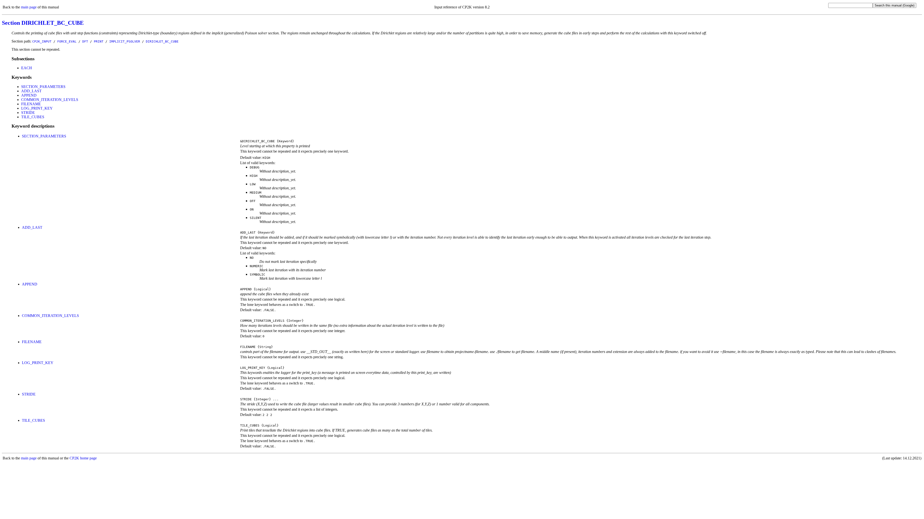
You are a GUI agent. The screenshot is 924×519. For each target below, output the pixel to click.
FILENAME (31, 104)
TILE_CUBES (32, 117)
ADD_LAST (31, 91)
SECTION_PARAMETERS (43, 87)
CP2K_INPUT (41, 41)
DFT (85, 41)
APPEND (29, 95)
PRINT (98, 41)
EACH (26, 68)
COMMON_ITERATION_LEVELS (49, 100)
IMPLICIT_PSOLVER (124, 41)
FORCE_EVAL (67, 41)
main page (29, 7)
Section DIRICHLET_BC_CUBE (43, 23)
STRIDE (28, 113)
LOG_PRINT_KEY (37, 108)
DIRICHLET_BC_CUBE (162, 41)
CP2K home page (83, 458)
